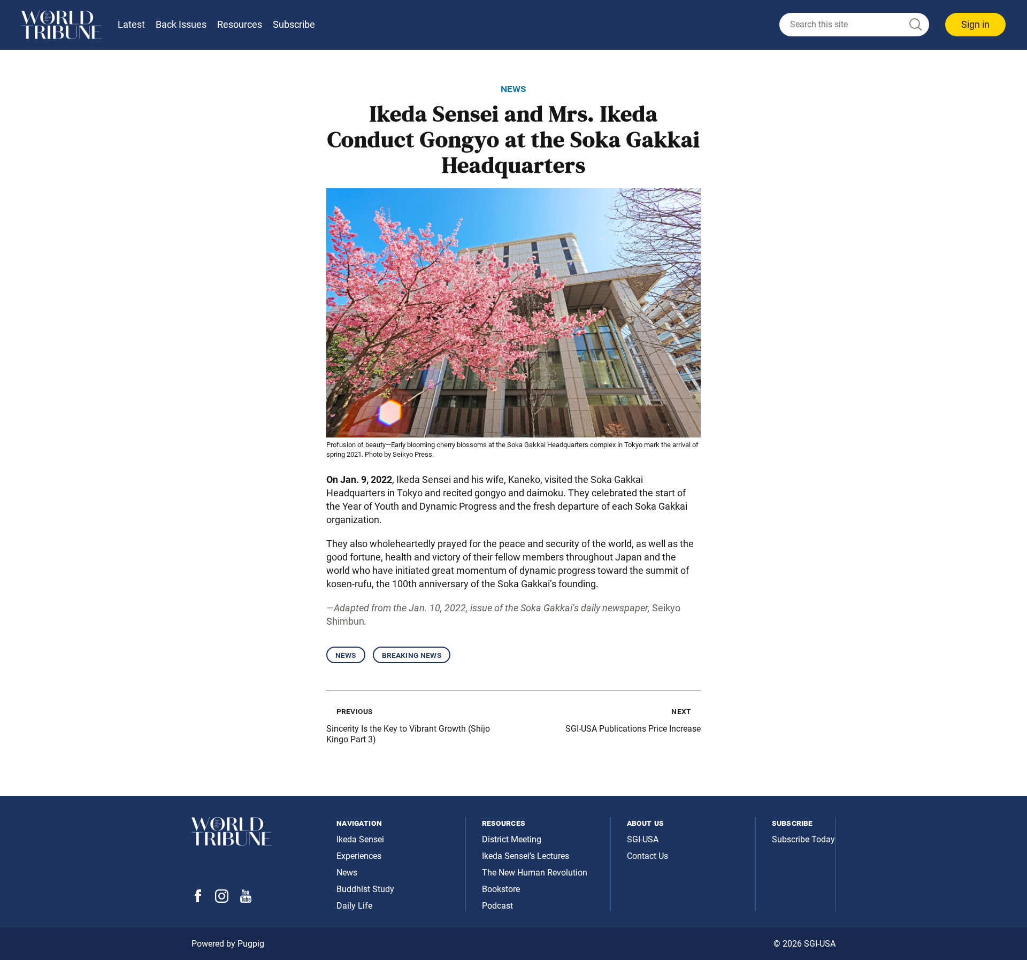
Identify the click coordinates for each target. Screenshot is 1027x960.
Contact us (647, 856)
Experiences (358, 856)
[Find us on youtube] (245, 900)
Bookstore (501, 889)
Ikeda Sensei (360, 839)
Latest (131, 24)
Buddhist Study (365, 889)
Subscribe (294, 24)
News (345, 655)
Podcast (497, 906)
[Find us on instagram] (221, 900)
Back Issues (181, 24)
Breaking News (411, 655)
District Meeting (511, 839)
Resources (239, 24)
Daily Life (354, 906)
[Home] (61, 25)
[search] (854, 24)
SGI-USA (642, 839)
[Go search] (914, 24)
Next (681, 711)
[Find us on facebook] (197, 899)
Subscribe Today (803, 839)
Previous (354, 711)
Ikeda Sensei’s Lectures (525, 856)
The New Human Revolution (534, 872)
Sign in (975, 24)
